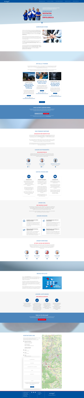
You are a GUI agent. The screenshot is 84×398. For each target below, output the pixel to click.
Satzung (39, 394)
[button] (57, 355)
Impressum (39, 392)
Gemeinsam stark (42, 1)
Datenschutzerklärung (48, 116)
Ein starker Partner (59, 1)
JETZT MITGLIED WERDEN (42, 319)
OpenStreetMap (57, 388)
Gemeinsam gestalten (26, 392)
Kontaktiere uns (76, 1)
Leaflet (55, 388)
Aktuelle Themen (50, 1)
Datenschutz (40, 393)
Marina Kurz (27, 97)
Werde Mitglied (67, 1)
